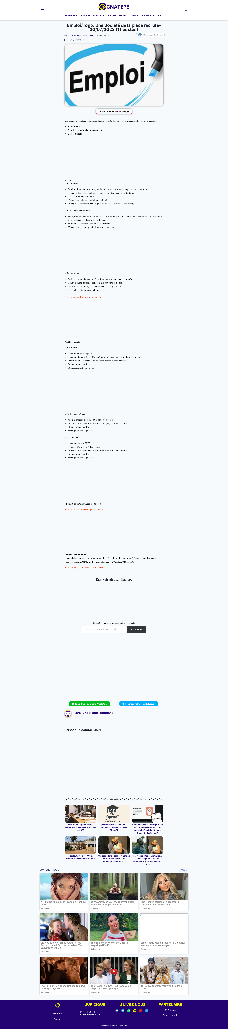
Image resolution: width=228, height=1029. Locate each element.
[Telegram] (146, 1010)
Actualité (69, 15)
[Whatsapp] (128, 1010)
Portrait (146, 15)
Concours (98, 15)
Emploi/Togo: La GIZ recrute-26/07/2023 (84, 567)
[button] (42, 10)
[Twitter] (122, 1010)
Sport (160, 15)
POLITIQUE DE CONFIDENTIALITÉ (90, 1013)
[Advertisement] (114, 157)
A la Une (69, 40)
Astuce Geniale (170, 1015)
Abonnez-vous (136, 629)
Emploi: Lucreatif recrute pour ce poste (83, 296)
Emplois (85, 15)
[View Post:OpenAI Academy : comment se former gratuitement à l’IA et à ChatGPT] (114, 814)
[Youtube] (140, 1010)
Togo (84, 40)
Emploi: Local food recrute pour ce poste (84, 509)
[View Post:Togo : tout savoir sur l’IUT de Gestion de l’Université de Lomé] (80, 845)
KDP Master (170, 1010)
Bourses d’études (116, 15)
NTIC (133, 15)
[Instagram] (134, 1010)
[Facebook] (116, 1010)
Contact (57, 1019)
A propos (57, 1013)
